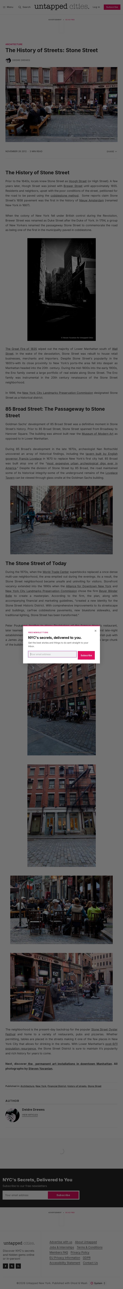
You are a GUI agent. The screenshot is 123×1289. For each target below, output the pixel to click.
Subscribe (86, 655)
